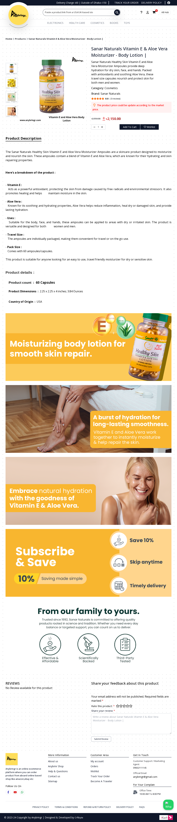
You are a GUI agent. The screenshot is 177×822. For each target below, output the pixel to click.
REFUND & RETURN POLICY (97, 807)
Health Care (77, 22)
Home (9, 38)
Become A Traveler (101, 781)
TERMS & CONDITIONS (66, 807)
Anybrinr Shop (56, 766)
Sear (47, 12)
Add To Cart (130, 127)
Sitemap (52, 781)
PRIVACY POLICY (40, 807)
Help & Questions (58, 771)
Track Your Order (100, 776)
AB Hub (165, 12)
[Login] (147, 12)
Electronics (55, 22)
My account (97, 761)
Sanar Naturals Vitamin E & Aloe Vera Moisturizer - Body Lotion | (66, 38)
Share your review (103, 710)
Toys (127, 22)
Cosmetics (97, 22)
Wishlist (151, 127)
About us (53, 761)
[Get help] (141, 12)
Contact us (54, 776)
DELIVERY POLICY (151, 2)
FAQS (142, 807)
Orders (94, 766)
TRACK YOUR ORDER (126, 2)
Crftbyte (79, 817)
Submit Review (101, 739)
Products (20, 38)
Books (114, 22)
